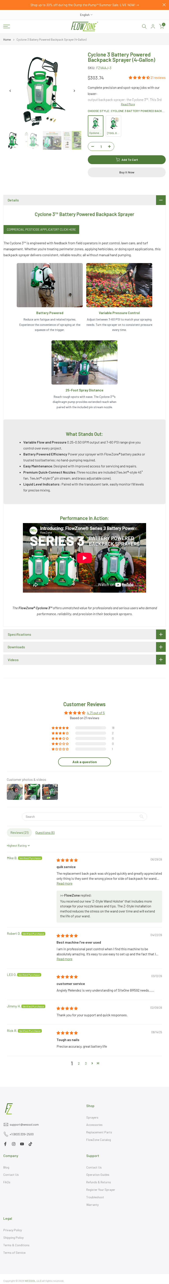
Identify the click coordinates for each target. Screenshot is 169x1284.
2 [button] (79, 1063)
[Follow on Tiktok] (30, 1144)
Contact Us (11, 1174)
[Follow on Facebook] (5, 1144)
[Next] (74, 91)
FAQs (6, 1182)
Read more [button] (64, 883)
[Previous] (10, 91)
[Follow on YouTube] (22, 1144)
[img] (67, 860)
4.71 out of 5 (96, 713)
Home (7, 39)
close (5, 4)
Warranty (92, 1204)
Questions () (45, 832)
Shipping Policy (13, 1237)
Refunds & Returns (98, 1182)
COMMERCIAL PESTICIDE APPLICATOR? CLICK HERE (41, 229)
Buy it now (126, 172)
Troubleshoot (95, 1197)
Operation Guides (97, 1174)
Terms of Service (14, 1252)
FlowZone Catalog (98, 1140)
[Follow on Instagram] (14, 1144)
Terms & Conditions (16, 1245)
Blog (6, 1167)
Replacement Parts (99, 1132)
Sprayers (92, 1117)
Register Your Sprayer (100, 1189)
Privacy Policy (12, 1230)
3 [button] (86, 1063)
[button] (140, 77)
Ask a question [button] (84, 762)
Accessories (94, 1125)
